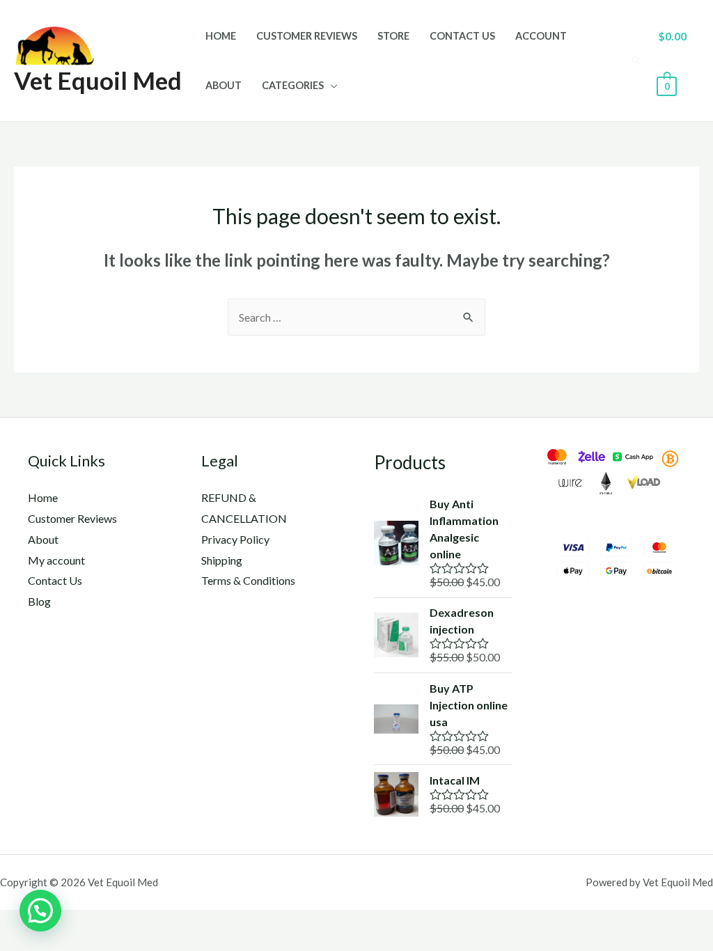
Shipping (221, 560)
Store (393, 36)
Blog (39, 601)
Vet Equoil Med (98, 80)
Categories (293, 85)
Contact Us (462, 36)
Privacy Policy (235, 539)
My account (56, 560)
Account (541, 36)
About (223, 85)
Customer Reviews (306, 36)
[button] (40, 911)
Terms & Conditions (248, 580)
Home (220, 36)
